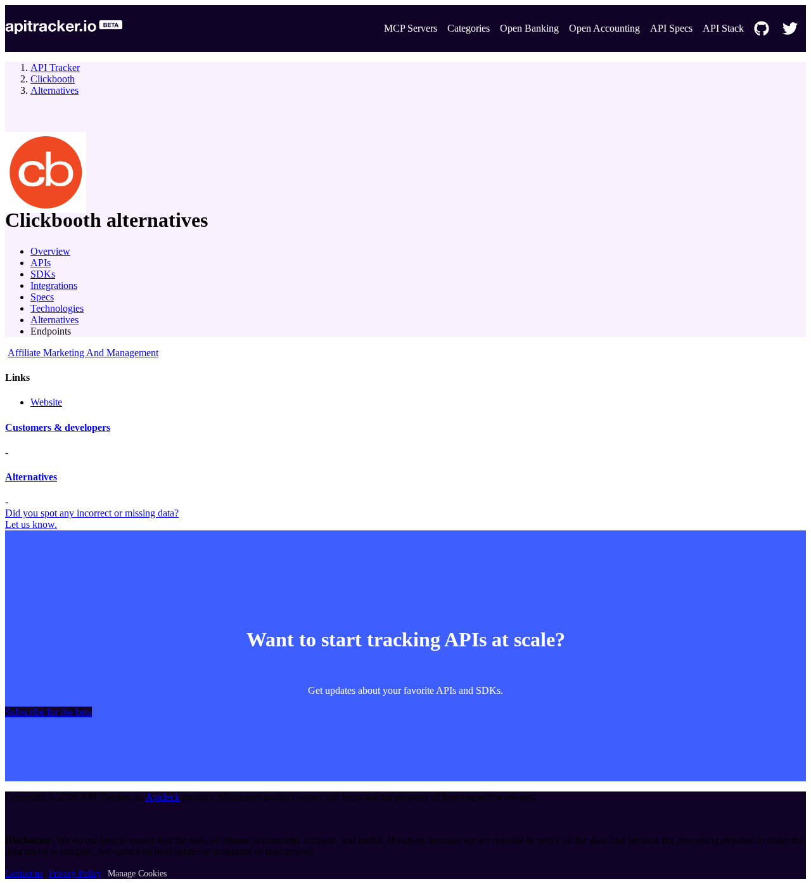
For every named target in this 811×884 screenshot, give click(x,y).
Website (46, 402)
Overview (50, 251)
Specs (42, 296)
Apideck (163, 796)
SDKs (42, 274)
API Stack (723, 28)
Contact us (23, 873)
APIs (40, 262)
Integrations (53, 285)
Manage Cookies (137, 873)
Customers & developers (57, 427)
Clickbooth (52, 79)
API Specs (671, 28)
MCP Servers (410, 28)
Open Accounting (604, 28)
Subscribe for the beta (48, 712)
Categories (468, 28)
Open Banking (529, 28)
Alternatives (54, 90)
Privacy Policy (75, 873)
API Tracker (55, 67)
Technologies (57, 308)
